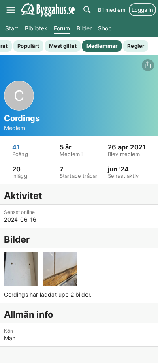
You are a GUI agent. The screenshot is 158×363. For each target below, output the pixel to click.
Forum (62, 28)
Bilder (84, 28)
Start (11, 28)
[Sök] (87, 9)
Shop (105, 28)
